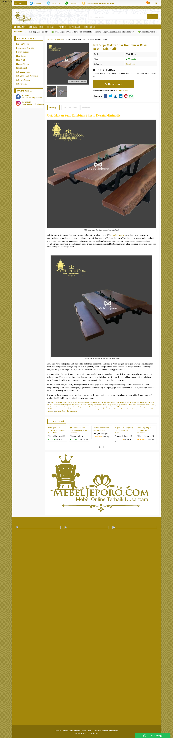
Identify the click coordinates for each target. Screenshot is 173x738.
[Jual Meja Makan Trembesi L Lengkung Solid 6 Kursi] (57, 435)
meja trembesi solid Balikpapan (61, 405)
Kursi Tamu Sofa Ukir (25, 48)
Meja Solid (130, 64)
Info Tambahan (70, 107)
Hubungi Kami (115, 83)
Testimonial (89, 27)
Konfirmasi (74, 27)
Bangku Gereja (22, 44)
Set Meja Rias (21, 83)
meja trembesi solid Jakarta (56, 407)
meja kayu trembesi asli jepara (61, 402)
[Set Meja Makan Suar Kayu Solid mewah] (102, 435)
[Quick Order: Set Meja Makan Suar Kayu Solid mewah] (110, 443)
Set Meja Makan (23, 80)
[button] (152, 16)
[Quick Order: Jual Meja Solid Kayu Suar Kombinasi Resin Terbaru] (87, 443)
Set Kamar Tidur (23, 72)
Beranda (21, 27)
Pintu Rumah (21, 68)
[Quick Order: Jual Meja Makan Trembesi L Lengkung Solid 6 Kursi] (65, 443)
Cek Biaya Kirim (36, 27)
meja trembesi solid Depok (146, 405)
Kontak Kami (20, 3)
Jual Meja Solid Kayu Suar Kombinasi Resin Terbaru (78, 450)
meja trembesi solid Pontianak (66, 409)
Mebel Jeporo (118, 235)
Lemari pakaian (22, 52)
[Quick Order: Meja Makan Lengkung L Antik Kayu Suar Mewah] (132, 443)
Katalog (62, 27)
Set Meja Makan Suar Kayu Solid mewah (101, 449)
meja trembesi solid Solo (108, 409)
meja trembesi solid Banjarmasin (105, 405)
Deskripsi (53, 107)
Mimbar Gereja (22, 64)
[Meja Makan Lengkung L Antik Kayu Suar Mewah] (124, 435)
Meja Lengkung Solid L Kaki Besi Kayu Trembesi (146, 450)
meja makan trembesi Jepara (83, 402)
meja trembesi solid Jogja (94, 407)
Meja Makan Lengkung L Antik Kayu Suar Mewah (124, 450)
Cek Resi (50, 27)
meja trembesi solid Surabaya (128, 409)
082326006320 (39, 3)
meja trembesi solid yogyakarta (66, 411)
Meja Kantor (21, 56)
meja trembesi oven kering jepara (128, 402)
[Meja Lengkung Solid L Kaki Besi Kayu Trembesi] (146, 435)
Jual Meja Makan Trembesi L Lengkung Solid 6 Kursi (56, 450)
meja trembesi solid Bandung (82, 405)
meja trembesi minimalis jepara (104, 402)
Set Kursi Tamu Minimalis (27, 75)
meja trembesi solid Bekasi (126, 405)
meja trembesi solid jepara (75, 407)
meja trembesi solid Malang (135, 407)
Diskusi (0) (87, 107)
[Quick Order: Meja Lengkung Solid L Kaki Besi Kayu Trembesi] (155, 443)
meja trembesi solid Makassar (114, 407)
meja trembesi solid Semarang (88, 409)
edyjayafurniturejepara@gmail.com (100, 3)
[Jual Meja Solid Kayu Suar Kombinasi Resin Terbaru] (79, 435)
